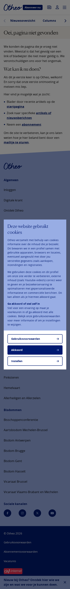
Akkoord (17, 350)
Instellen (16, 361)
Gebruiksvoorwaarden (25, 339)
